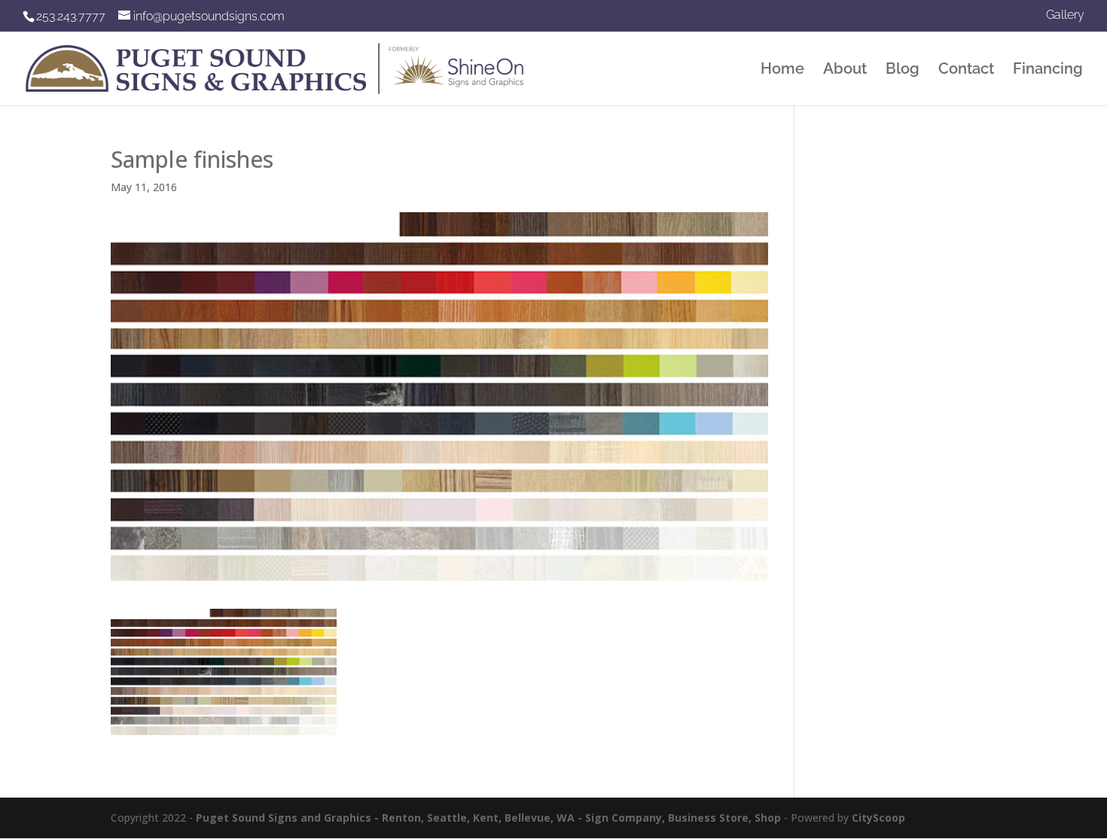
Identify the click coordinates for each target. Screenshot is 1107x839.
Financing (1048, 70)
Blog (902, 70)
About (845, 70)
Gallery (1065, 15)
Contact (966, 70)
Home (782, 70)
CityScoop (878, 817)
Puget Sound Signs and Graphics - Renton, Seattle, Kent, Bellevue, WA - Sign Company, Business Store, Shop (488, 817)
